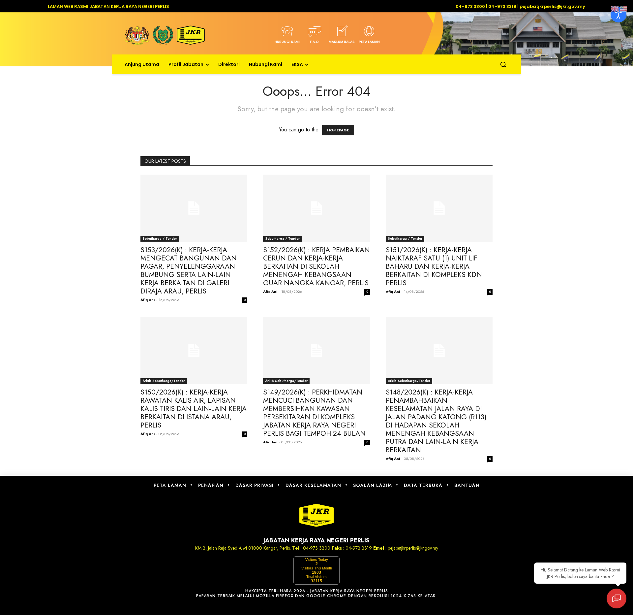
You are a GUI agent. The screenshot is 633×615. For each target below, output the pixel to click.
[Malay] (623, 8)
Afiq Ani (147, 299)
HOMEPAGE (338, 130)
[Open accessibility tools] (618, 14)
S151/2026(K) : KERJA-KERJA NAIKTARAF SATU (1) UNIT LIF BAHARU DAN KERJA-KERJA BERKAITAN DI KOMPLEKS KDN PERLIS (434, 266)
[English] (615, 8)
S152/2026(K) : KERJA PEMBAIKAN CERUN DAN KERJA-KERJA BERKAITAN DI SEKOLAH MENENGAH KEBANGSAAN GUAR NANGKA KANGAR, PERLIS (316, 266)
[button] (503, 64)
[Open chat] (616, 598)
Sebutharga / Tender (159, 238)
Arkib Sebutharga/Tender (163, 380)
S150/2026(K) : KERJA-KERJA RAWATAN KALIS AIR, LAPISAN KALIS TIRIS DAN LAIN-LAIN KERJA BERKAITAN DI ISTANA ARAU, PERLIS (193, 408)
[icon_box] (287, 36)
